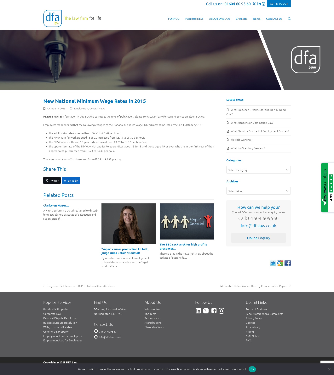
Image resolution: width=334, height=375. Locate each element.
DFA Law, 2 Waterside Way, (110, 309)
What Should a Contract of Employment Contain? (260, 131)
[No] (329, 369)
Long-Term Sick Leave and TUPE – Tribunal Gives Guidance (79, 286)
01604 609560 (108, 331)
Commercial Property (56, 331)
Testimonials (152, 318)
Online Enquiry (258, 238)
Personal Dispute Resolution (60, 318)
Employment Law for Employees (62, 340)
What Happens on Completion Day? (252, 122)
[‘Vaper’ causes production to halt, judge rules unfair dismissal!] (128, 223)
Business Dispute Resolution (60, 322)
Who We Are (152, 309)
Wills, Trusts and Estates (57, 327)
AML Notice (253, 336)
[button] (289, 18)
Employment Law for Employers (62, 336)
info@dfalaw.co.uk (258, 225)
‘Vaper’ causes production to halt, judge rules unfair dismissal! (124, 251)
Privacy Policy (254, 318)
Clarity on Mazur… (56, 205)
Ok (252, 369)
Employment (81, 108)
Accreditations (153, 322)
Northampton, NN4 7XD (108, 314)
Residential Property (55, 309)
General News (97, 108)
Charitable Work (154, 327)
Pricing (250, 331)
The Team (150, 314)
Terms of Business (256, 309)
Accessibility (253, 327)
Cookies (250, 322)
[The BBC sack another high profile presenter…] (187, 221)
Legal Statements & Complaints (264, 314)
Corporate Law (52, 314)
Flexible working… (242, 139)
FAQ (248, 340)
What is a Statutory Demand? (248, 148)
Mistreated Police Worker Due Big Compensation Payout (253, 286)
